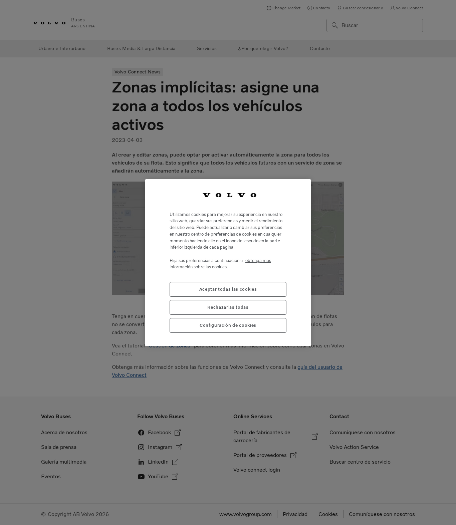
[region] (228, 262)
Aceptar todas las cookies (228, 288)
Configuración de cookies (228, 324)
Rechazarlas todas (227, 306)
